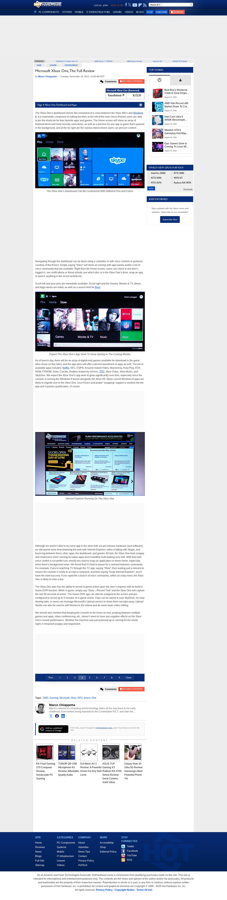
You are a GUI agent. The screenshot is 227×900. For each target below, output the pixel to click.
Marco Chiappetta (62, 705)
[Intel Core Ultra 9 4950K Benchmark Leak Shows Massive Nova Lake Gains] (157, 120)
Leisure (53, 65)
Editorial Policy (108, 851)
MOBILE (79, 12)
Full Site (39, 860)
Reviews (40, 847)
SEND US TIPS (117, 5)
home (39, 65)
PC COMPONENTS (49, 12)
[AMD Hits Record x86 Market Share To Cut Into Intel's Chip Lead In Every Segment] (157, 107)
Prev (51, 677)
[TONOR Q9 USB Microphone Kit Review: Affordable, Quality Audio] (66, 752)
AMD (45, 697)
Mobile (60, 851)
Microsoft (64, 697)
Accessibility (107, 842)
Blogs (38, 856)
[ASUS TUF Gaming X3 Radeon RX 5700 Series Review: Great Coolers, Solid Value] (111, 752)
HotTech (82, 865)
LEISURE (117, 12)
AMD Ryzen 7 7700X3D (103, 61)
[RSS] (145, 5)
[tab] (159, 80)
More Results (188, 189)
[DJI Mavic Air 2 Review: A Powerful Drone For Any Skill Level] (88, 752)
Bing (97, 287)
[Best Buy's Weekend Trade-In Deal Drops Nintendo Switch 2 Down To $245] (157, 93)
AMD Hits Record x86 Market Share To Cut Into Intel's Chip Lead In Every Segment (176, 105)
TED (101, 371)
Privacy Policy (86, 860)
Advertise (83, 847)
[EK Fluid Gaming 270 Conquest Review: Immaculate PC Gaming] (44, 752)
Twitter (130, 846)
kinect (87, 697)
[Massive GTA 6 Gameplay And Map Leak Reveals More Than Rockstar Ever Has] (157, 133)
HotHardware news (104, 728)
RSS (129, 860)
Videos (61, 865)
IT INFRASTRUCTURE (98, 12)
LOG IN (97, 5)
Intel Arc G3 (157, 61)
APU (80, 697)
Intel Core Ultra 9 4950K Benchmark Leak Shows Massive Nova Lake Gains (176, 118)
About (81, 842)
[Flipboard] (140, 5)
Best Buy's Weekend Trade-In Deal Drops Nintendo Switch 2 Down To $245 (175, 92)
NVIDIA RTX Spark (180, 61)
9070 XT (178, 177)
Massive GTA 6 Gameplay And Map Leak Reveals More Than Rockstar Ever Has (175, 132)
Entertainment (71, 65)
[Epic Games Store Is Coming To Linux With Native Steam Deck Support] (157, 147)
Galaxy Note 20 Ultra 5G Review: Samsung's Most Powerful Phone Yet (133, 771)
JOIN (105, 5)
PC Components (66, 842)
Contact (82, 856)
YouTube (132, 855)
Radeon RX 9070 (182, 182)
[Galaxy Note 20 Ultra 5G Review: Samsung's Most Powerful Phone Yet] (132, 752)
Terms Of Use (144, 890)
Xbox (73, 697)
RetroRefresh (115, 95)
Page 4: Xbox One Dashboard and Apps (57, 104)
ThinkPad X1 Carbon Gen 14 (66, 61)
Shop (150, 12)
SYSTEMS (67, 12)
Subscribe (161, 12)
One (94, 697)
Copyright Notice (125, 890)
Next (128, 677)
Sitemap (39, 865)
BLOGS (140, 12)
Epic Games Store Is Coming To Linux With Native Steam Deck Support (176, 145)
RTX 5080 (178, 173)
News (38, 851)
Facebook (132, 851)
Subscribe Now (170, 219)
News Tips (84, 851)
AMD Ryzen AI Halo (134, 61)
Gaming (54, 697)
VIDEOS (129, 12)
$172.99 (137, 95)
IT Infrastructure (65, 856)
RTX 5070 (156, 182)
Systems (61, 847)
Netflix (65, 368)
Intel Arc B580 (158, 173)
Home (38, 842)
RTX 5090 (156, 177)
